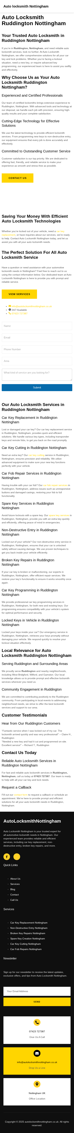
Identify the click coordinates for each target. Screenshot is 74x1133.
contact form (21, 794)
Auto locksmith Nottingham (26, 6)
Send (37, 1002)
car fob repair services (55, 485)
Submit (37, 387)
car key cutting (36, 455)
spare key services (59, 515)
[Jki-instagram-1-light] (16, 856)
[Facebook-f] (6, 856)
